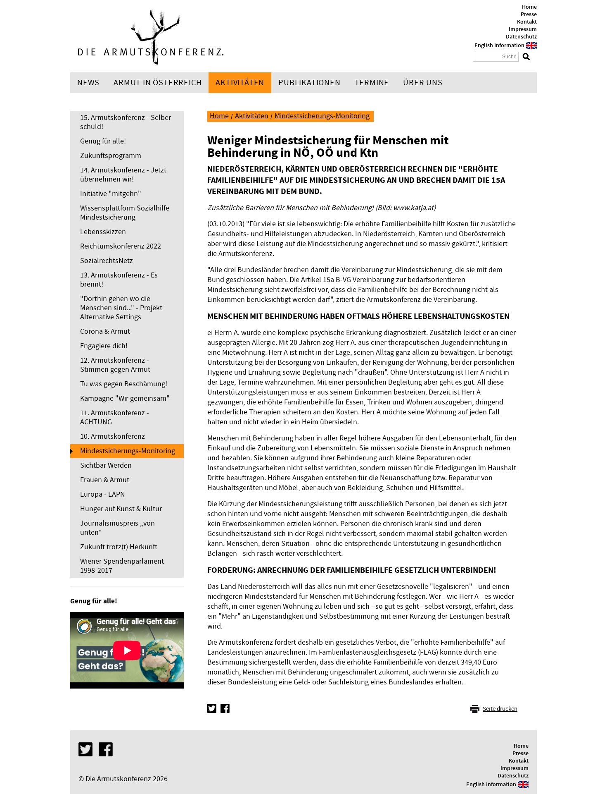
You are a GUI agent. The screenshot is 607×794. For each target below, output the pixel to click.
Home (529, 7)
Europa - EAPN (102, 494)
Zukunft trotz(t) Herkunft (118, 547)
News (88, 82)
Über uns (422, 82)
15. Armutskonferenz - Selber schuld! (125, 122)
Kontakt (527, 22)
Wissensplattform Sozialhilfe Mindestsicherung (124, 212)
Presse (529, 14)
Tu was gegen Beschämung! (123, 384)
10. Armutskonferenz (112, 436)
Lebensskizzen (103, 232)
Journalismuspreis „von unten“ (117, 528)
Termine (372, 82)
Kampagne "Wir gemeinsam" (125, 398)
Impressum (523, 29)
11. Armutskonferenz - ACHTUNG (114, 417)
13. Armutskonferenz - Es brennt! (119, 279)
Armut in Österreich (158, 82)
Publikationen (309, 82)
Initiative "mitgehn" (110, 193)
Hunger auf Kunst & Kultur (121, 509)
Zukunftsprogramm (110, 155)
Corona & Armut (105, 331)
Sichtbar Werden (106, 465)
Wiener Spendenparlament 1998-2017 (122, 566)
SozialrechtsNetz (106, 260)
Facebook (225, 708)
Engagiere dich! (104, 346)
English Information (499, 45)
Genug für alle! (103, 141)
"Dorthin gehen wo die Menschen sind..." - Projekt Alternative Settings (121, 308)
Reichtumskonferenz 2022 (120, 246)
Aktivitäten (240, 82)
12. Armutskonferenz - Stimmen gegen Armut (115, 365)
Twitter (211, 708)
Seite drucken (500, 709)
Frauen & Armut (104, 480)
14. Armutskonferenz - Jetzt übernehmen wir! (123, 174)
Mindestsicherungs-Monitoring (127, 451)
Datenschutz (521, 37)
